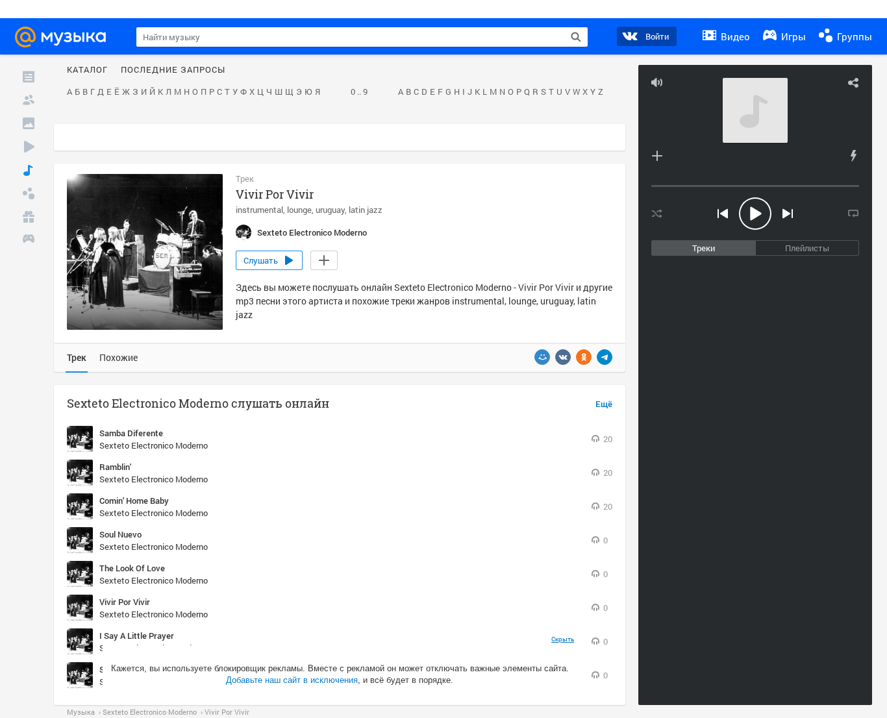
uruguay (330, 210)
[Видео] (28, 146)
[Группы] (28, 193)
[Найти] (576, 37)
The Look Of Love (132, 568)
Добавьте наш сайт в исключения (292, 680)
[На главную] (66, 37)
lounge (299, 210)
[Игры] (28, 240)
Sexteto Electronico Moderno (153, 445)
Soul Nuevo (120, 534)
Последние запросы (173, 70)
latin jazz (365, 210)
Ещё (603, 404)
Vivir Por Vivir (124, 602)
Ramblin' (115, 467)
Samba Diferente (131, 433)
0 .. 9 (359, 92)
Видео (734, 36)
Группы (853, 36)
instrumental (259, 210)
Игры (792, 36)
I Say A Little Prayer (136, 635)
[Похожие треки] (853, 156)
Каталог (87, 70)
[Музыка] (28, 170)
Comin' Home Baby (134, 500)
